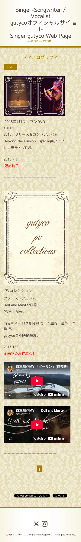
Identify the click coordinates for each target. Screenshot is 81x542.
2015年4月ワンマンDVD (25, 121)
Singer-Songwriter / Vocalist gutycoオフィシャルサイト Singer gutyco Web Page (40, 22)
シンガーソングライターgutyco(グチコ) (33, 534)
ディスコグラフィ (40, 57)
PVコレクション (18, 290)
